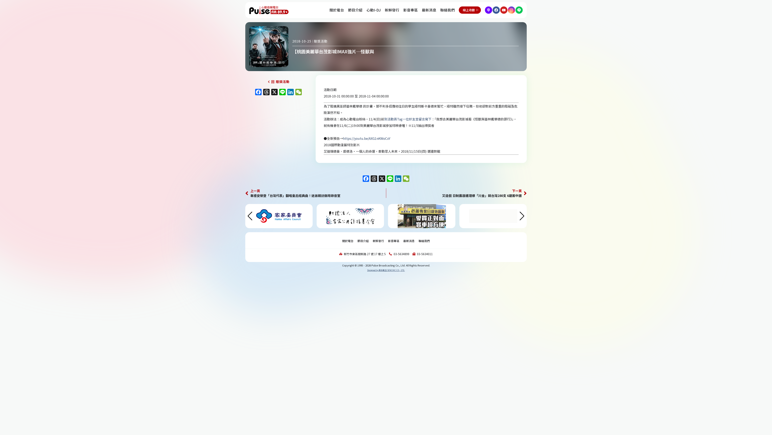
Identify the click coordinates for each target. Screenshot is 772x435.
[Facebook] (496, 10)
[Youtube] (503, 10)
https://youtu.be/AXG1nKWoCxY (366, 138)
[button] (522, 216)
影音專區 (410, 9)
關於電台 (337, 9)
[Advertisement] (278, 132)
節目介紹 (355, 9)
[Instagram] (511, 10)
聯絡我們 (447, 9)
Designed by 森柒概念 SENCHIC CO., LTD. (386, 270)
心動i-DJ (373, 9)
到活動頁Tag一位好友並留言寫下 (407, 119)
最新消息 (429, 9)
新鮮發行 (392, 9)
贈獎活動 (320, 41)
